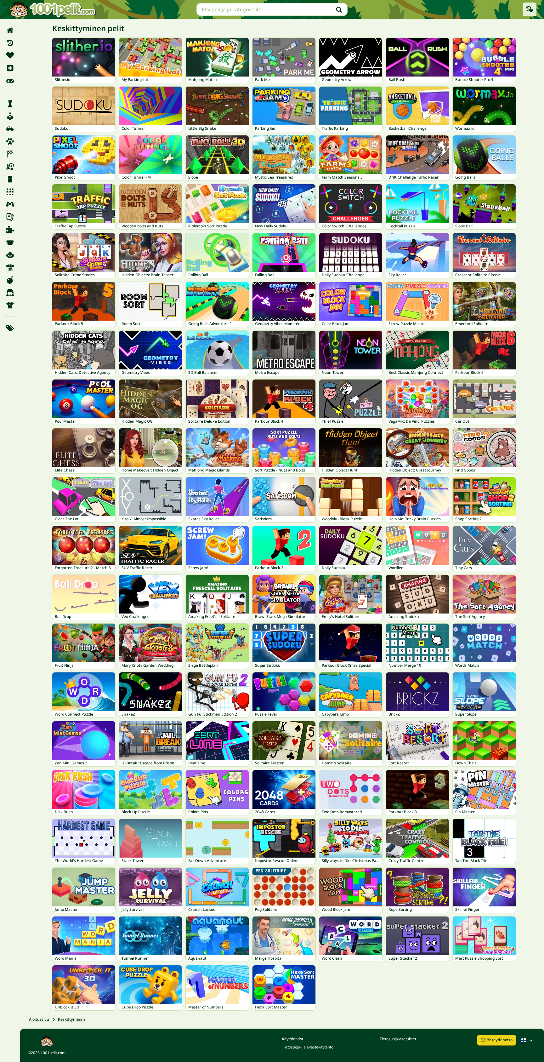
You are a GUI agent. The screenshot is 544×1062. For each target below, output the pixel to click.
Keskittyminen (71, 1019)
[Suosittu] (10, 80)
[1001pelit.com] (53, 9)
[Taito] (10, 267)
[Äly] (10, 103)
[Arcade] (10, 116)
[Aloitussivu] (10, 30)
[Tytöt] (10, 292)
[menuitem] (10, 30)
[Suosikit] (10, 55)
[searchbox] (272, 9)
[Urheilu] (10, 305)
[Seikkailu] (10, 254)
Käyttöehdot (292, 1039)
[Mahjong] (10, 179)
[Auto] (10, 129)
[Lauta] (10, 166)
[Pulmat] (10, 229)
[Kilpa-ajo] (10, 154)
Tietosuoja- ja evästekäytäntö (307, 1047)
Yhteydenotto (500, 1039)
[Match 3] (10, 192)
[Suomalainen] (527, 1040)
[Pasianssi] (10, 217)
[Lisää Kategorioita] (10, 328)
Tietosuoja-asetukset (398, 1039)
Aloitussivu (39, 1019)
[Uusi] (10, 68)
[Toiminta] (10, 280)
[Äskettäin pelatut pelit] (529, 9)
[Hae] (339, 9)
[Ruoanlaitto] (10, 242)
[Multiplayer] (10, 204)
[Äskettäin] (10, 43)
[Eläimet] (10, 141)
